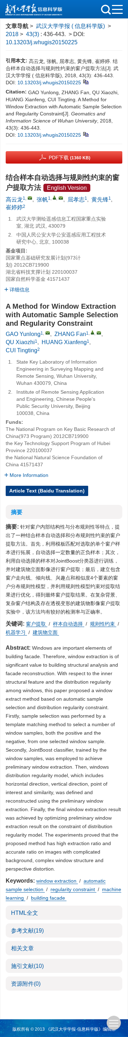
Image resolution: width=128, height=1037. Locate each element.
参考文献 (27, 931)
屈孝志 (76, 199)
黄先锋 (99, 199)
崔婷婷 (14, 207)
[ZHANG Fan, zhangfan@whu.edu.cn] (92, 332)
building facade (48, 898)
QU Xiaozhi (20, 342)
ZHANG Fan (70, 334)
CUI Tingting (21, 350)
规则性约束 (103, 624)
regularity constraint (73, 889)
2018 (12, 34)
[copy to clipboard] (85, 134)
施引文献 (27, 966)
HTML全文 (24, 913)
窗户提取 (36, 624)
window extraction (57, 881)
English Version (67, 188)
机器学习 (16, 632)
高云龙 (14, 199)
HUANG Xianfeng (64, 342)
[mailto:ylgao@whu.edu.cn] (29, 198)
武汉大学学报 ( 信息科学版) (70, 26)
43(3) (33, 34)
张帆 (42, 199)
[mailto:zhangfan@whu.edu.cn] (60, 198)
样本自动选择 (68, 624)
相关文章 (22, 948)
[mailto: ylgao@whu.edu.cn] (47, 333)
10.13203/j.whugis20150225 (42, 42)
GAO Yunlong (23, 334)
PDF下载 (69, 157)
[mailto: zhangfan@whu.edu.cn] (98, 333)
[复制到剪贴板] (85, 81)
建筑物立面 (46, 632)
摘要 (16, 512)
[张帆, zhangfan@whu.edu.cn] (54, 197)
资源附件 (26, 984)
